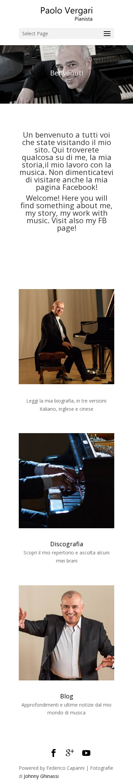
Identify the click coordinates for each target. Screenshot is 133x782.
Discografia (66, 544)
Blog (66, 696)
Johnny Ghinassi (41, 776)
